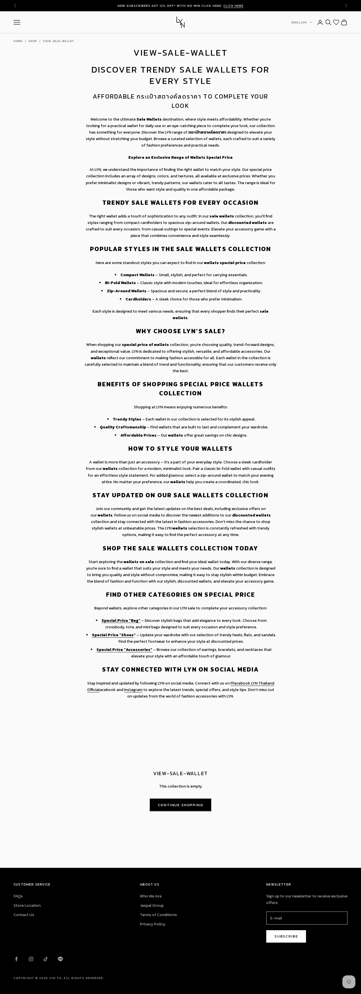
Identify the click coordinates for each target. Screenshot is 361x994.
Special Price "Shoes (113, 635)
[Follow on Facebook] (16, 959)
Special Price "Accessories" (124, 650)
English (299, 22)
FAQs (18, 896)
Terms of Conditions (158, 915)
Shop (32, 41)
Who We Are (151, 896)
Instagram (133, 690)
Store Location (27, 905)
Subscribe (286, 936)
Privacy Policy (152, 924)
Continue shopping (180, 805)
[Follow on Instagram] (31, 959)
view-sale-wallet (58, 41)
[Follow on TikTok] (46, 959)
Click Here (233, 5)
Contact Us (24, 915)
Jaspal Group (152, 905)
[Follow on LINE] (60, 959)
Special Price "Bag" (121, 621)
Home (18, 41)
